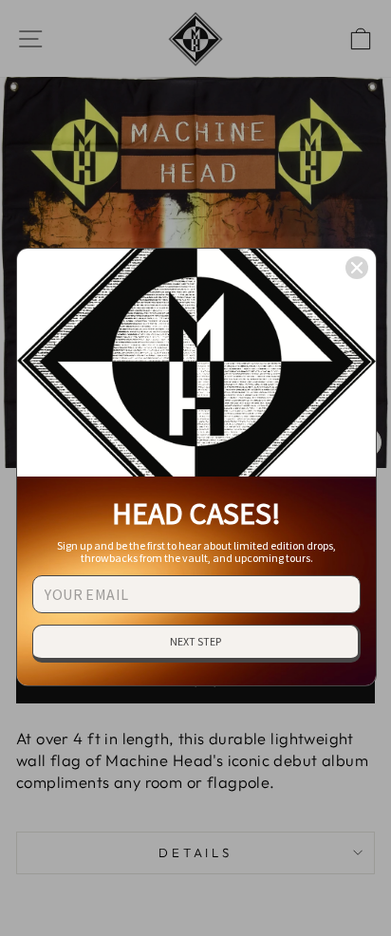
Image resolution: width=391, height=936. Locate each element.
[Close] (356, 267)
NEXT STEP (195, 641)
